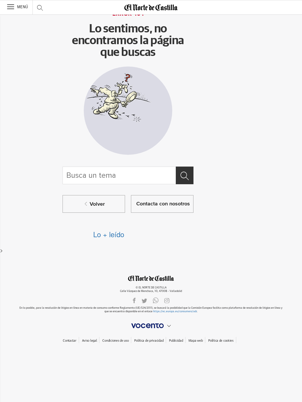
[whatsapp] (155, 300)
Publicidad (176, 340)
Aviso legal (89, 340)
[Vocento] (151, 325)
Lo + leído (108, 234)
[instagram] (167, 300)
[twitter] (144, 300)
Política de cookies (221, 340)
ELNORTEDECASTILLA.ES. (151, 278)
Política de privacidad (148, 340)
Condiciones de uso (115, 340)
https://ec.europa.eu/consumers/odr (175, 311)
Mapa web (195, 340)
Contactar (69, 340)
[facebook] (134, 300)
